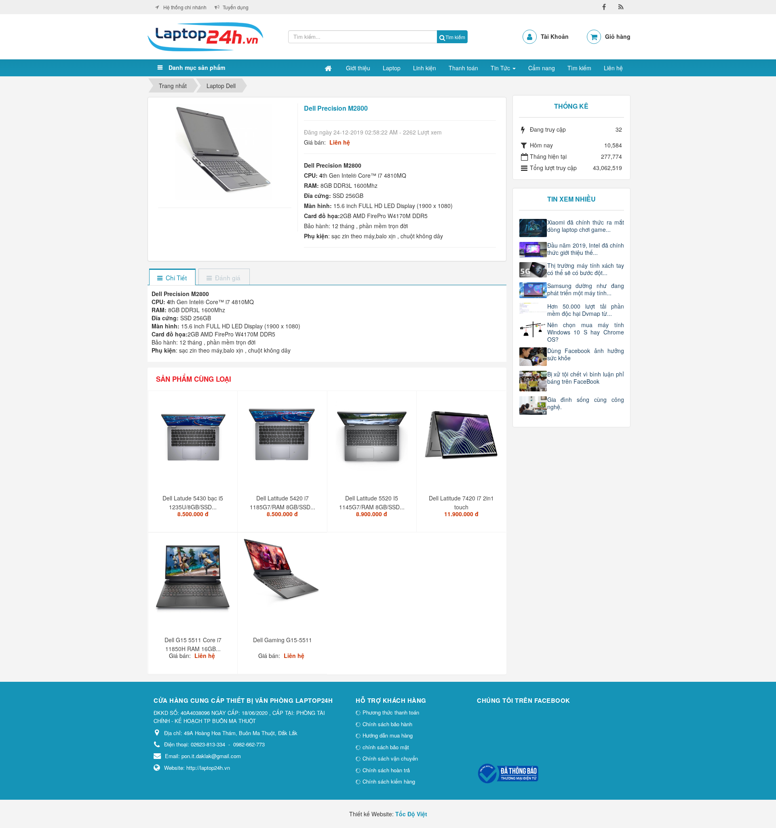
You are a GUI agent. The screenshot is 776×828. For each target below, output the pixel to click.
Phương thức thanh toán (390, 712)
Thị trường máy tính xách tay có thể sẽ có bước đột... (585, 269)
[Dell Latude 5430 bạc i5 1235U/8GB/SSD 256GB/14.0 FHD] (193, 438)
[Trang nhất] (329, 67)
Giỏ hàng (617, 36)
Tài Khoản (555, 36)
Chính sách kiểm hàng (388, 781)
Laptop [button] (392, 68)
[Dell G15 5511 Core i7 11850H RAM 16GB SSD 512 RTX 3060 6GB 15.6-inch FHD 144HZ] (193, 580)
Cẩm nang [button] (541, 68)
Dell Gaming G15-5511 (282, 640)
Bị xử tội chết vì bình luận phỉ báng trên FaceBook (585, 377)
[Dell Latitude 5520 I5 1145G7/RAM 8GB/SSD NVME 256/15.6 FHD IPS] (372, 438)
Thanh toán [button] (463, 68)
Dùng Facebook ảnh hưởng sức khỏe (585, 354)
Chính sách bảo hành (386, 724)
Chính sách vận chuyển (389, 758)
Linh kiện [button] (424, 68)
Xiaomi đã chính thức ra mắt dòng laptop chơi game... (585, 226)
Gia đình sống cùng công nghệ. (585, 403)
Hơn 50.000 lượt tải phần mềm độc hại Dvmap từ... (585, 310)
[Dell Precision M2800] (224, 151)
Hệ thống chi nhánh (185, 7)
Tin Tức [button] (501, 68)
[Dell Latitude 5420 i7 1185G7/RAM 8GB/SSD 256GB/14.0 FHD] (283, 438)
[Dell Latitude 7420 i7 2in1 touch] (462, 438)
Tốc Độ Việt (411, 814)
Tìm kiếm (455, 37)
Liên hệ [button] (613, 68)
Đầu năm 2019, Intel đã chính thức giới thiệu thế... (585, 249)
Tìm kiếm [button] (579, 68)
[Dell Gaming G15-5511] (283, 576)
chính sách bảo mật (385, 747)
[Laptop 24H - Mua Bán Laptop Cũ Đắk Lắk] (205, 36)
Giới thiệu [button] (358, 68)
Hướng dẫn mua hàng (387, 735)
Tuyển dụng (236, 7)
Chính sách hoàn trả (385, 770)
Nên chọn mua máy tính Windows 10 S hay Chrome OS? (585, 332)
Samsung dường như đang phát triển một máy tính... (585, 289)
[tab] (172, 278)
